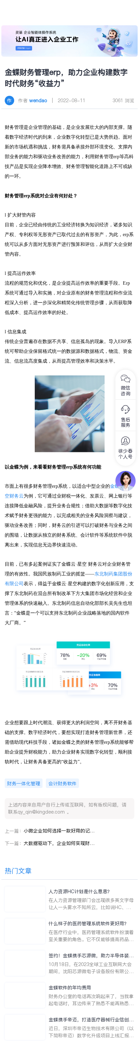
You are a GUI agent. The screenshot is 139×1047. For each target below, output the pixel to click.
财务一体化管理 (23, 783)
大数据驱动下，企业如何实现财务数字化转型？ (59, 843)
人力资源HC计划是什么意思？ (80, 891)
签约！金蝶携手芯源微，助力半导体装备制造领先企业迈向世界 (91, 955)
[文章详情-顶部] (69, 41)
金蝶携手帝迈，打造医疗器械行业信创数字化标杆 (91, 1019)
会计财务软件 (62, 783)
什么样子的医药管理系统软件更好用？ (89, 923)
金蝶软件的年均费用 (70, 987)
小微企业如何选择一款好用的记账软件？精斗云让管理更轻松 (59, 830)
